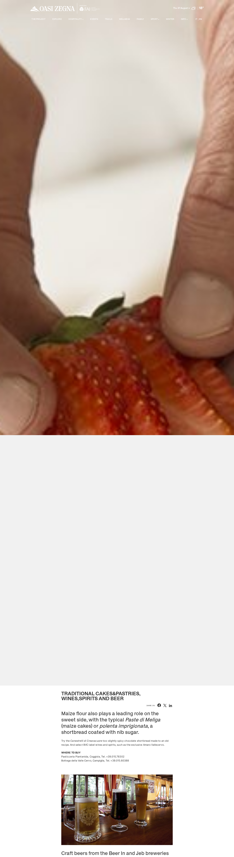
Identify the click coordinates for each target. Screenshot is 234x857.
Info (183, 19)
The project (39, 19)
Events (94, 19)
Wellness (124, 19)
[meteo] (193, 8)
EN (200, 19)
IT (196, 19)
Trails (108, 19)
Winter (170, 19)
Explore (57, 19)
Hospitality (75, 19)
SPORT (154, 19)
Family (140, 19)
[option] (117, 343)
